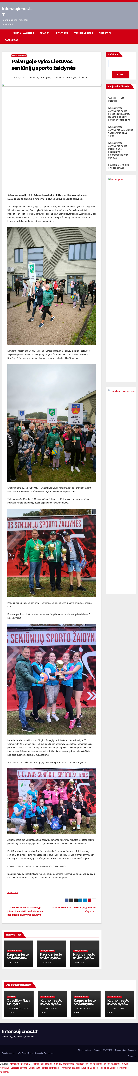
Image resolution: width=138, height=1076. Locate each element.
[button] (134, 36)
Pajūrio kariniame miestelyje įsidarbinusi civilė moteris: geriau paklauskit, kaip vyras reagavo (25, 911)
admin (12, 1013)
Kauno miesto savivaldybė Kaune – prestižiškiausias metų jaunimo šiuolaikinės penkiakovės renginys (119, 114)
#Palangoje (44, 77)
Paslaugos (11, 40)
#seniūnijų (56, 77)
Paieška (113, 54)
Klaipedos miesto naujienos (89, 1064)
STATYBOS (62, 33)
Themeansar (48, 1053)
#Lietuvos (33, 77)
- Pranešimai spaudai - (70, 1068)
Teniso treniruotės (50, 1068)
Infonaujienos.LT (20, 1031)
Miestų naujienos (23, 33)
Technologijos (83, 33)
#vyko (73, 77)
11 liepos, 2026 (117, 1009)
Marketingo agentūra (20, 1064)
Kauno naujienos (89, 1068)
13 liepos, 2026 (50, 1009)
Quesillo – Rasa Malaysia (18, 1002)
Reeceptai (105, 33)
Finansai (45, 33)
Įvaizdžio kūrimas (19, 1068)
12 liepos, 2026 (83, 1009)
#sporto (66, 77)
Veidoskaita (34, 1068)
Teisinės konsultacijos (41, 1064)
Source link (12, 892)
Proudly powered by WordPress (14, 1053)
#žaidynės (82, 77)
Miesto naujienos (112, 1064)
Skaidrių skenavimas (64, 1064)
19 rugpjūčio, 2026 (18, 1009)
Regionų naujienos (108, 1068)
